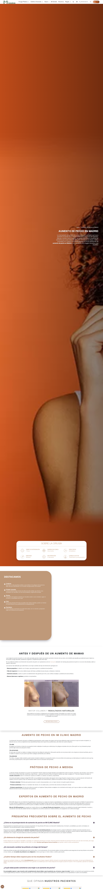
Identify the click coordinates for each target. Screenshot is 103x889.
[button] (51, 721)
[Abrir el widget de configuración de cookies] (2, 886)
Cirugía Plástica (23, 2)
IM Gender (54, 2)
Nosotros (61, 2)
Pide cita (96, 2)
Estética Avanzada (36, 2)
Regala (67, 2)
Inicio (78, 227)
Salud (46, 2)
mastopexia (53, 662)
